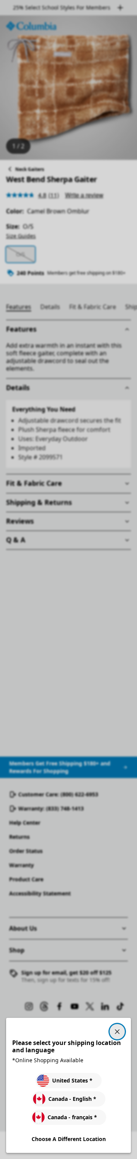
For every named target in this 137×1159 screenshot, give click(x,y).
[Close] (117, 1031)
